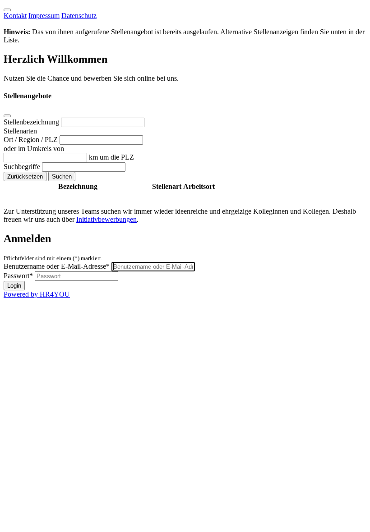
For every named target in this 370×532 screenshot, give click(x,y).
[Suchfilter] (7, 116)
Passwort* (18, 276)
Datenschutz (79, 15)
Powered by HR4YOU (37, 294)
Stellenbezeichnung (32, 122)
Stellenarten (20, 131)
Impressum (44, 15)
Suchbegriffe (23, 166)
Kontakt (15, 15)
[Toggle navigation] (7, 10)
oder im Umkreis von (34, 148)
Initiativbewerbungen (106, 219)
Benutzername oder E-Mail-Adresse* (57, 266)
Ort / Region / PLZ (32, 139)
